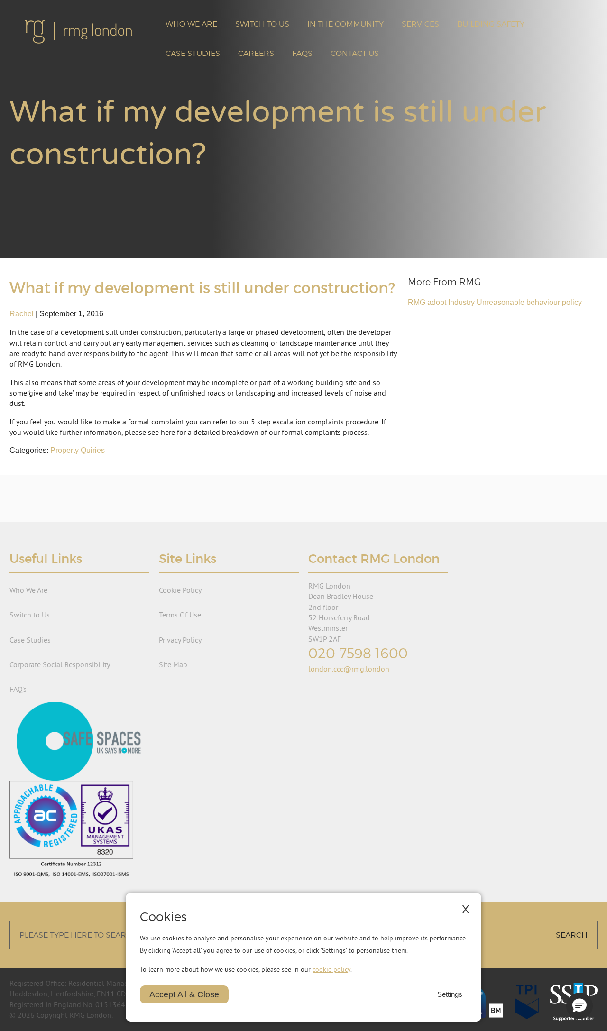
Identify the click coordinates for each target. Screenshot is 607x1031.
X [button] (465, 909)
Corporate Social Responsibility (59, 664)
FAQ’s (18, 689)
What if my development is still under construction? (202, 287)
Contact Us (355, 53)
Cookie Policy (180, 590)
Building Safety (490, 23)
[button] (579, 1006)
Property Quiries (77, 450)
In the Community (345, 23)
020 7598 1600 (358, 653)
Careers (256, 53)
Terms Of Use (180, 614)
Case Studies (193, 53)
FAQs (302, 53)
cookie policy (331, 969)
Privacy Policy (180, 639)
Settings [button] (449, 994)
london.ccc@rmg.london (348, 668)
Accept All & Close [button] (184, 994)
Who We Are (191, 23)
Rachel (21, 314)
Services (420, 23)
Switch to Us (262, 23)
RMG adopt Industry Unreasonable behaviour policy (495, 302)
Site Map (173, 664)
